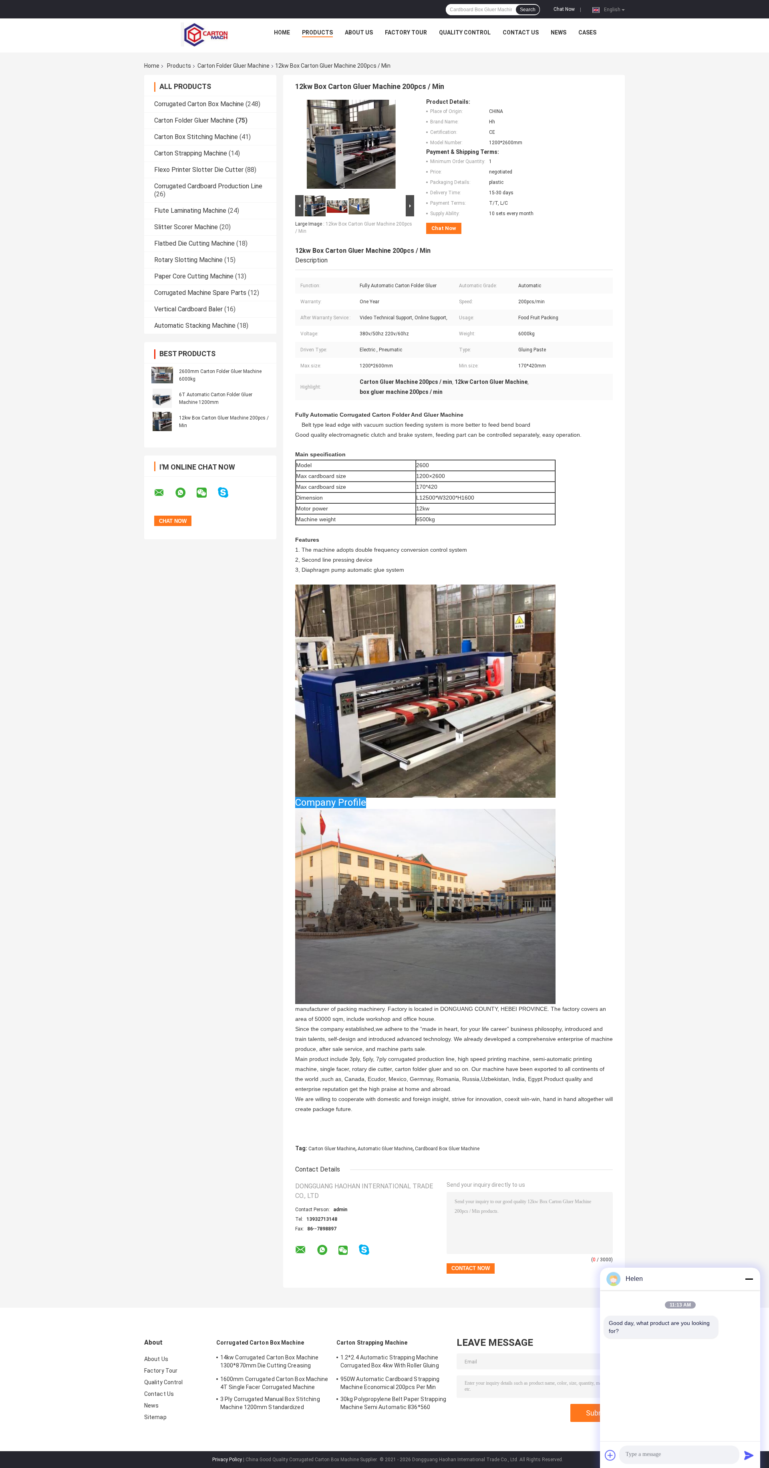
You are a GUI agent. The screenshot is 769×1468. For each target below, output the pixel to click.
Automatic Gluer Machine (385, 1148)
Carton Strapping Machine (190, 153)
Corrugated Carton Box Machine (199, 104)
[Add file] (610, 1455)
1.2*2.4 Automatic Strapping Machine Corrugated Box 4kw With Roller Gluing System (389, 1362)
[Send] (749, 1455)
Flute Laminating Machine (190, 210)
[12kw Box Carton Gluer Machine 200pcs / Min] (162, 421)
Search (527, 9)
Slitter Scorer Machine (186, 227)
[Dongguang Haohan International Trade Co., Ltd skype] (228, 492)
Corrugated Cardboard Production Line (208, 186)
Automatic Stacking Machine (195, 325)
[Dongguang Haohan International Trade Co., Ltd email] (164, 492)
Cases (587, 32)
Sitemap (155, 1417)
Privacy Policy (227, 1459)
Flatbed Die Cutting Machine (194, 243)
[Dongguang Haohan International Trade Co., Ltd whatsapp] (185, 492)
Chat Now (564, 9)
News (558, 32)
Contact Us (521, 32)
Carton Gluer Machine (331, 1148)
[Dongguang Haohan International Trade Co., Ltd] (205, 34)
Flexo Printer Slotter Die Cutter (199, 169)
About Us (359, 32)
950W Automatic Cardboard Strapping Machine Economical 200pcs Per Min (389, 1383)
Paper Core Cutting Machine (194, 276)
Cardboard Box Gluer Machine (447, 1148)
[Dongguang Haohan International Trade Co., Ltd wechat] (207, 492)
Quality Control (465, 32)
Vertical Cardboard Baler (188, 309)
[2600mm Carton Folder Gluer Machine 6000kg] (162, 375)
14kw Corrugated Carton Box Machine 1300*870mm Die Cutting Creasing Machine (269, 1362)
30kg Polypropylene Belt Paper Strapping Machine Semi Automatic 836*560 (393, 1403)
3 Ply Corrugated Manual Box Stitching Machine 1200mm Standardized (270, 1403)
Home (282, 32)
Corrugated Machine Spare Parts (200, 292)
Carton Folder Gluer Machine (233, 66)
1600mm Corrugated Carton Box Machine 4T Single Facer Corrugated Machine (274, 1383)
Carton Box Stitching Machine (196, 137)
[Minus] (749, 1279)
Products (317, 32)
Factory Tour (406, 32)
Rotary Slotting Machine (188, 260)
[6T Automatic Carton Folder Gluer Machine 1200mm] (162, 398)
